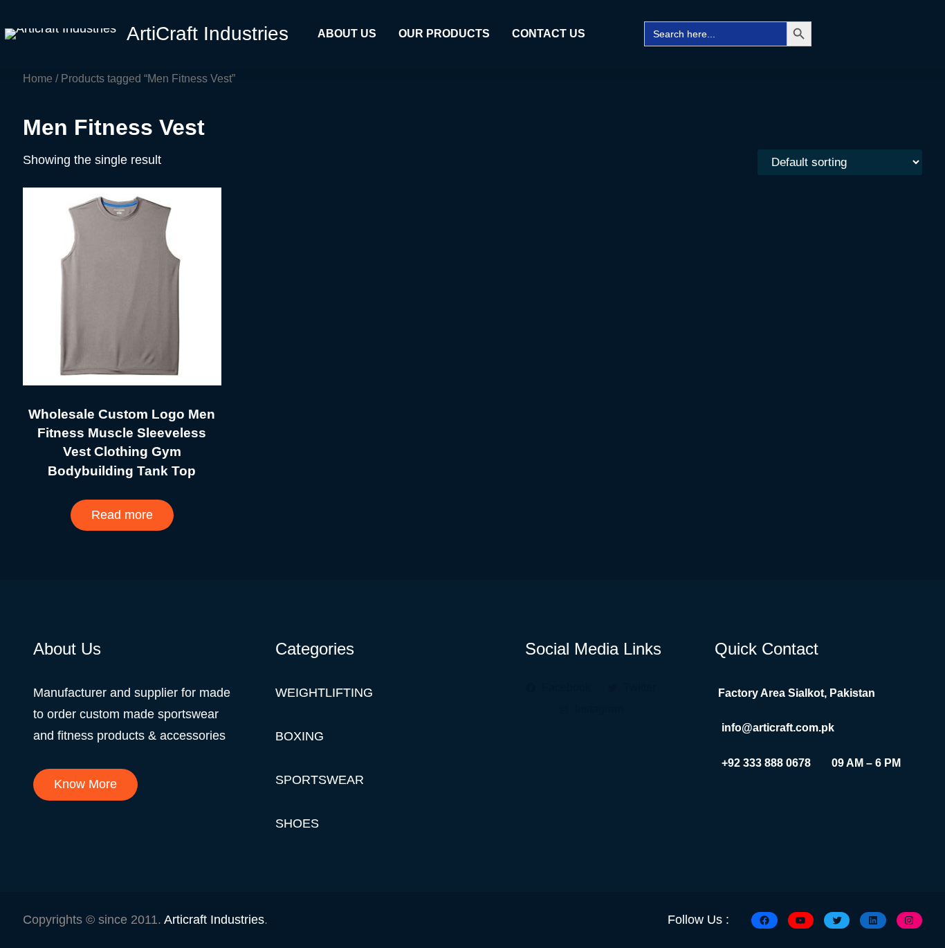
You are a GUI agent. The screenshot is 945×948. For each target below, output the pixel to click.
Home (38, 78)
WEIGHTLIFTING (324, 693)
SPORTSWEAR (319, 780)
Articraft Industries (214, 920)
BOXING (299, 736)
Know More (85, 784)
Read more (122, 515)
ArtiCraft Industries (207, 33)
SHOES (297, 823)
